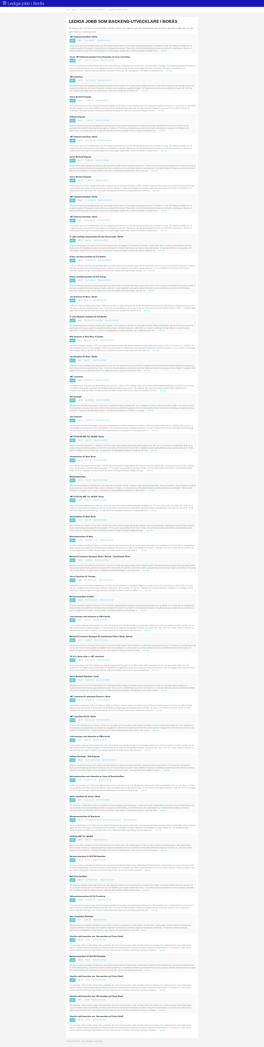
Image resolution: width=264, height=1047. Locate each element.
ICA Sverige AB (89, 40)
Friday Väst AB (89, 800)
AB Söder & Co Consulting (93, 320)
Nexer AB (88, 240)
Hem (67, 10)
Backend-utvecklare (104, 40)
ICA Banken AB (90, 260)
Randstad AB (88, 380)
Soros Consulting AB (91, 60)
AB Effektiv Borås (91, 540)
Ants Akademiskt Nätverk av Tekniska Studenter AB (103, 820)
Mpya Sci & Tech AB (91, 340)
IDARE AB (87, 920)
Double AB (89, 560)
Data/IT (74, 10)
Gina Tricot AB (90, 80)
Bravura (87, 860)
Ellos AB (88, 480)
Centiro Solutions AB (92, 760)
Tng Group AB (90, 660)
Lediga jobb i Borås (26, 3)
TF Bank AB (89, 100)
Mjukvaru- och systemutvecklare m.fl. (93, 10)
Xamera (88, 940)
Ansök (72, 40)
